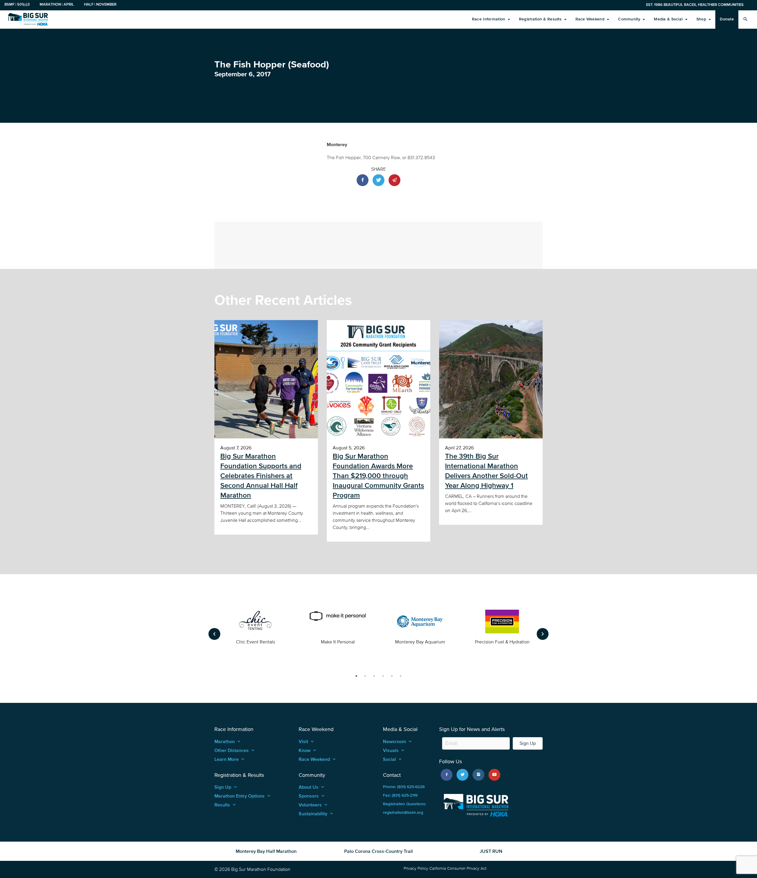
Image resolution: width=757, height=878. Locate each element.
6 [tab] (401, 676)
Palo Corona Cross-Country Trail (378, 851)
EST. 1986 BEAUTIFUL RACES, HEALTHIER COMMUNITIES (695, 4)
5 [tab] (392, 676)
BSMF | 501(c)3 (17, 4)
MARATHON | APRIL (57, 4)
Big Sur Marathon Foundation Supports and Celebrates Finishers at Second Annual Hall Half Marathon (260, 475)
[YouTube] (494, 775)
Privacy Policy (416, 868)
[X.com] (462, 775)
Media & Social (669, 19)
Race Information (489, 19)
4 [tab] (383, 676)
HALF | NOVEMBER (100, 4)
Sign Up (528, 743)
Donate (727, 19)
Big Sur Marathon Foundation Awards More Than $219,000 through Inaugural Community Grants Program (378, 475)
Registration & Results (541, 19)
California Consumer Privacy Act (457, 868)
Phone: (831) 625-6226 (404, 787)
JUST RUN (491, 851)
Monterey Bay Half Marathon (266, 851)
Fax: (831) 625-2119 (400, 795)
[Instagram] (478, 775)
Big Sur (28, 19)
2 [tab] (365, 676)
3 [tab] (374, 676)
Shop (701, 19)
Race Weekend (590, 19)
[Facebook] (446, 775)
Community (629, 19)
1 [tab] (356, 676)
